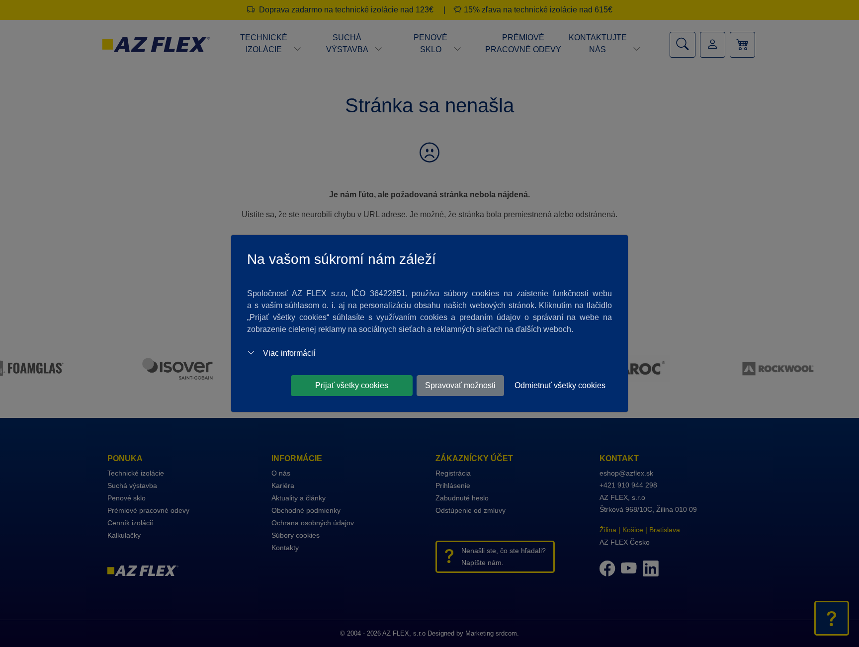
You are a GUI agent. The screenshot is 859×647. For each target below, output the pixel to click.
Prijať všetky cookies (351, 385)
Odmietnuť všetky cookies (560, 385)
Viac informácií (289, 353)
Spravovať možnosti (460, 385)
